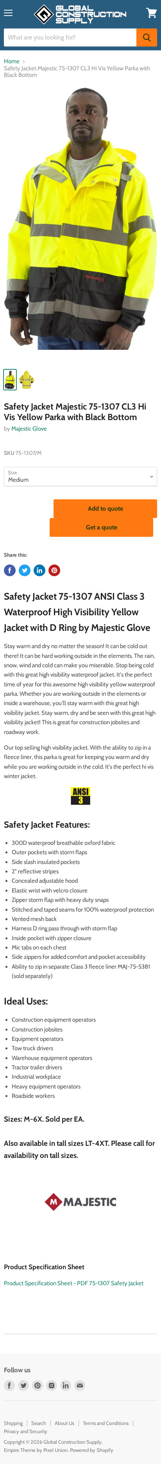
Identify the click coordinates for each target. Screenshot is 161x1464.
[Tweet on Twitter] (24, 570)
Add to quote (105, 508)
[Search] (146, 37)
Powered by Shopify (91, 1450)
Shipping (13, 1423)
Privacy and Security (25, 1431)
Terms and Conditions (106, 1423)
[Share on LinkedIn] (39, 570)
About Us (64, 1423)
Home (12, 61)
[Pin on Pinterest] (54, 570)
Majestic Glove (29, 428)
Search (38, 1423)
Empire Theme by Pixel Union (36, 1450)
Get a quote (101, 527)
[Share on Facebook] (10, 570)
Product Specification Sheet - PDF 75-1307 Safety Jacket (73, 1283)
